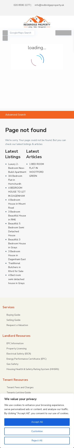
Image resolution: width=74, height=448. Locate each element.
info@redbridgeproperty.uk (49, 5)
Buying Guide (13, 314)
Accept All (37, 422)
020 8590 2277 (22, 5)
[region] (37, 420)
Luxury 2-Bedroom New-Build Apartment (17, 168)
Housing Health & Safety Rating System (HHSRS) (33, 369)
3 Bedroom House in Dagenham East (17, 255)
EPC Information (15, 343)
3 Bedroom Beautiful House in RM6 (17, 215)
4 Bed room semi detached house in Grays (16, 279)
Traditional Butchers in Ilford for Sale (15, 267)
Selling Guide (13, 320)
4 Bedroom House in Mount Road (16, 203)
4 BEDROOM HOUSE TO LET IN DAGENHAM (17, 191)
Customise (37, 431)
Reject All (37, 440)
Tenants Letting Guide (19, 392)
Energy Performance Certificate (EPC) (26, 358)
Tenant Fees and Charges (20, 387)
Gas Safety (12, 364)
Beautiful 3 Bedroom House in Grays (17, 243)
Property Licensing (17, 348)
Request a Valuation (17, 325)
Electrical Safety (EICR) (19, 353)
